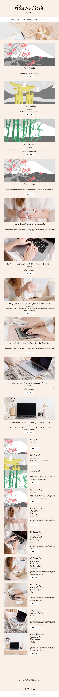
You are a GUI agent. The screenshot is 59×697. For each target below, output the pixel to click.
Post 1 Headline (29, 184)
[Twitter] (28, 689)
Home (12, 19)
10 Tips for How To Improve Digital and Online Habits (29, 303)
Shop (46, 19)
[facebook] (25, 689)
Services (29, 19)
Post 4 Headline (29, 68)
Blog (35, 19)
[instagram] (31, 689)
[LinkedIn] (34, 689)
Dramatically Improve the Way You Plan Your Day (29, 343)
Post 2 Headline (29, 144)
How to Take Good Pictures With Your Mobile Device (29, 422)
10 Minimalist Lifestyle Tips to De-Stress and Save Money (29, 263)
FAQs (23, 19)
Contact (41, 19)
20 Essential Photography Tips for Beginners (29, 383)
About (18, 19)
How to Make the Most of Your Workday (29, 224)
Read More (29, 76)
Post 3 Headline (29, 106)
